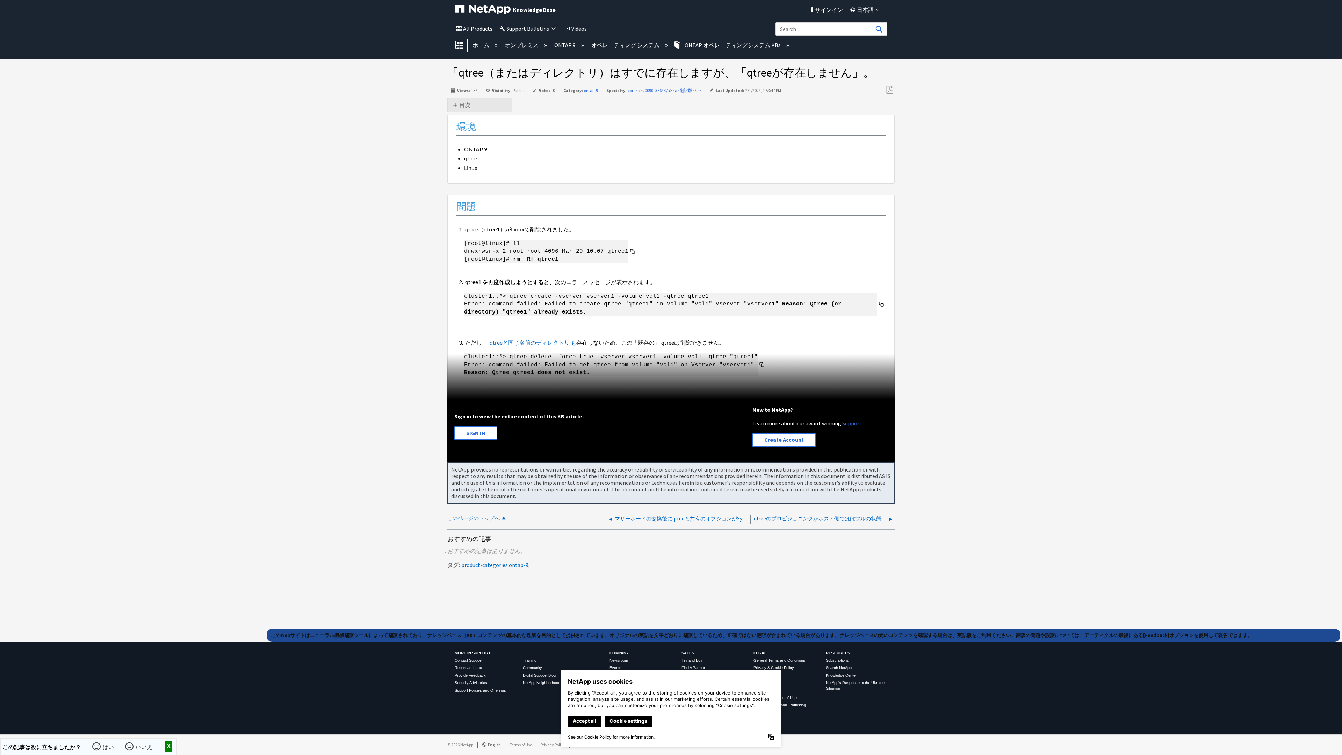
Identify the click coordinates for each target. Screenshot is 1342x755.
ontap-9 (591, 90)
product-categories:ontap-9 (494, 564)
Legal (760, 653)
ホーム (481, 45)
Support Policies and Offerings (480, 690)
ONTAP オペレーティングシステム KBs (733, 45)
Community (532, 668)
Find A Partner (693, 668)
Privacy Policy (553, 744)
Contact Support (468, 660)
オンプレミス (522, 45)
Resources (838, 653)
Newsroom (618, 660)
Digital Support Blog (539, 675)
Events (615, 668)
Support (852, 423)
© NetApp (460, 744)
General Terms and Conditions (779, 660)
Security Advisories (471, 683)
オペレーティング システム (626, 45)
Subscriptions (837, 660)
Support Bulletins (527, 28)
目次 (464, 104)
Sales (687, 653)
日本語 (865, 9)
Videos (579, 28)
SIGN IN (475, 433)
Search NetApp (839, 668)
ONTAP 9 (565, 45)
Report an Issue (468, 668)
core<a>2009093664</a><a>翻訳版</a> (664, 90)
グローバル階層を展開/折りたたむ (463, 45)
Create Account (784, 439)
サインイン (829, 9)
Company (619, 653)
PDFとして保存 (889, 90)
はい (108, 746)
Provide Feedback (470, 675)
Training (529, 660)
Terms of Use (521, 744)
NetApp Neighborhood (541, 683)
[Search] (879, 29)
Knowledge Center (841, 675)
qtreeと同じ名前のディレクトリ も (532, 342)
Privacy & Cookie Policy (773, 668)
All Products (477, 28)
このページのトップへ (473, 518)
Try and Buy (691, 660)
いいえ (144, 746)
